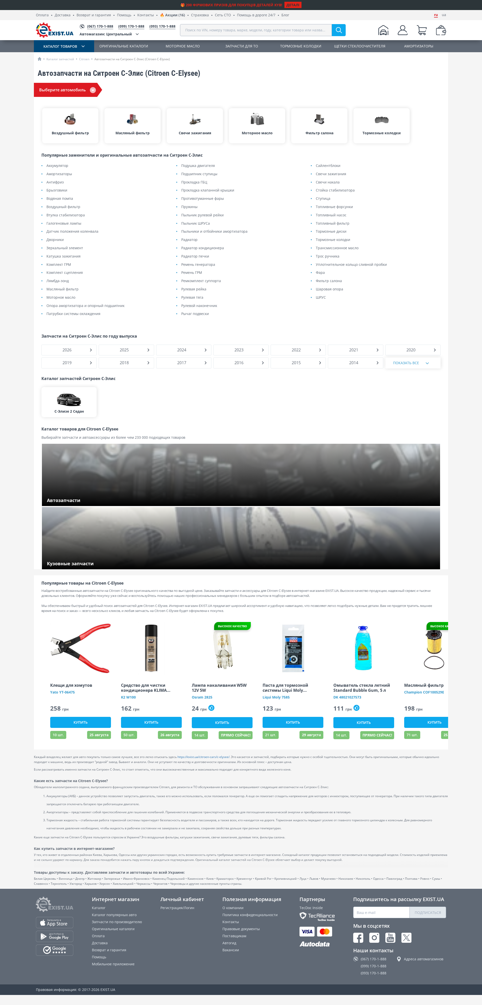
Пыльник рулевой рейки (202, 215)
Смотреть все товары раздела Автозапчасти (85, 500)
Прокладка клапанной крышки (207, 190)
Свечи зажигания (331, 174)
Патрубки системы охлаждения (73, 314)
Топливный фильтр (332, 223)
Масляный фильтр (62, 289)
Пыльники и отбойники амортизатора (214, 231)
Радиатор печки (195, 256)
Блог (285, 15)
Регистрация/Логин (177, 907)
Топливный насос (331, 215)
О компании (233, 907)
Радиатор (189, 240)
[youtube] (390, 938)
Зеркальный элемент (64, 248)
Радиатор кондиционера (202, 248)
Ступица (323, 199)
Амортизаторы (59, 174)
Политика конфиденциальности (250, 914)
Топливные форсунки (334, 207)
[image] (80, 648)
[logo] (55, 30)
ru (436, 15)
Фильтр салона (329, 281)
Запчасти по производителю (117, 921)
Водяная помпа (59, 199)
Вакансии (230, 950)
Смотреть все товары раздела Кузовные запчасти (90, 564)
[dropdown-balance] (441, 30)
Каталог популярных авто (114, 914)
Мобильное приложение (113, 964)
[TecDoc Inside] (317, 916)
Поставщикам (234, 935)
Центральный (106, 34)
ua (444, 15)
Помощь (124, 15)
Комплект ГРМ (58, 265)
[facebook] (358, 938)
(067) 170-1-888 (373, 959)
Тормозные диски (331, 231)
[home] (39, 59)
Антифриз (55, 182)
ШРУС (321, 297)
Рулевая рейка (193, 289)
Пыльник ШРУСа (195, 223)
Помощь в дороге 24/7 (256, 15)
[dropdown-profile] (403, 30)
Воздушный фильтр (63, 207)
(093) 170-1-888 (373, 973)
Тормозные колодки (333, 240)
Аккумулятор (57, 166)
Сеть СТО (223, 15)
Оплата (42, 15)
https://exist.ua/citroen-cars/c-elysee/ (203, 757)
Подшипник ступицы (199, 174)
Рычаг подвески (195, 314)
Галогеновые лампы (63, 223)
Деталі (292, 5)
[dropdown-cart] (422, 30)
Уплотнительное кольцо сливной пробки (351, 265)
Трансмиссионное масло (337, 248)
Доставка (63, 15)
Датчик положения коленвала (72, 231)
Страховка (200, 15)
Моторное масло (60, 297)
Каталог (98, 907)
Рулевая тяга (192, 297)
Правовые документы (241, 928)
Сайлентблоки (328, 166)
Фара (320, 273)
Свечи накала (328, 182)
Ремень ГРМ (191, 273)
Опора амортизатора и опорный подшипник (85, 306)
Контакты (145, 15)
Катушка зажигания (63, 256)
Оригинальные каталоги (113, 928)
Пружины (189, 207)
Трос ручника (327, 256)
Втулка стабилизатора (65, 215)
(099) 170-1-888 (373, 966)
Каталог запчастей (60, 59)
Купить (81, 722)
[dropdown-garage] (383, 30)
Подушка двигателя (198, 166)
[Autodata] (317, 944)
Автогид (229, 942)
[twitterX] (406, 938)
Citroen (84, 59)
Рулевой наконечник (199, 306)
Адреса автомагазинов (423, 959)
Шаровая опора (329, 289)
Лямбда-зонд (57, 281)
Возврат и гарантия (94, 15)
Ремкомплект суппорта (201, 281)
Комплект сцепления (64, 273)
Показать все (406, 362)
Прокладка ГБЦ (194, 182)
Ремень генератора (198, 265)
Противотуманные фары (202, 199)
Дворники (55, 240)
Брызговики (56, 190)
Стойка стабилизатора (335, 190)
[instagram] (374, 938)
